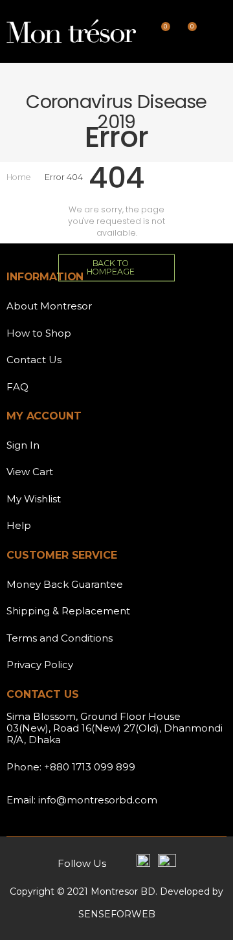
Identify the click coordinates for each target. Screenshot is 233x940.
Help (18, 525)
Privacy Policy (39, 664)
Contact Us (33, 359)
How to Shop (38, 333)
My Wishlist (33, 499)
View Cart (29, 471)
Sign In (22, 445)
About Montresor (49, 306)
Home (18, 177)
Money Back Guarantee (64, 584)
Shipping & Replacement (68, 611)
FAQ (17, 387)
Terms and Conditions (59, 638)
